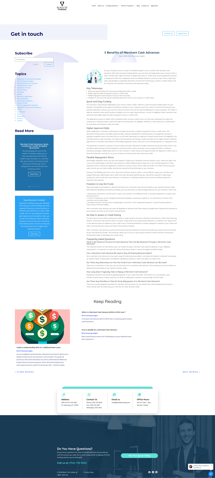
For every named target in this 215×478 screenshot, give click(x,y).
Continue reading (58, 365)
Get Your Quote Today (139, 455)
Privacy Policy (88, 472)
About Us (101, 6)
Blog (138, 6)
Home (94, 6)
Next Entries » (191, 372)
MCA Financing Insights (136, 56)
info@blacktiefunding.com (121, 402)
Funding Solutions (112, 6)
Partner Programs (127, 6)
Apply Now (154, 6)
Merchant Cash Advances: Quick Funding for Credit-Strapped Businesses (34, 146)
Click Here (34, 234)
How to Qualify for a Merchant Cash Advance (99, 330)
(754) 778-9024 (97, 402)
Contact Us (145, 6)
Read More (34, 174)
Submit (49, 64)
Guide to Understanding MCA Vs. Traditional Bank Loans (39, 347)
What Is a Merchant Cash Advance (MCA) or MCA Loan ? (104, 312)
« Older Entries (24, 372)
